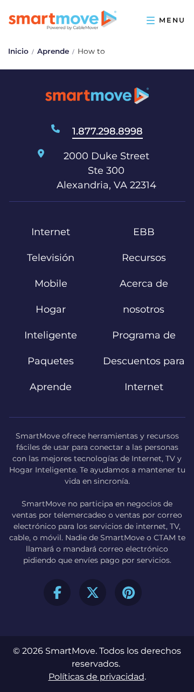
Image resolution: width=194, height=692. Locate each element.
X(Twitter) (92, 592)
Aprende (53, 51)
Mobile (50, 283)
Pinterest (128, 592)
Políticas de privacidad (96, 677)
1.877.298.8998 (107, 131)
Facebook (57, 592)
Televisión (50, 258)
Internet (50, 232)
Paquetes (50, 361)
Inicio (18, 51)
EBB (144, 232)
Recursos (144, 258)
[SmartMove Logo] (62, 20)
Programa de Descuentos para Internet (144, 361)
